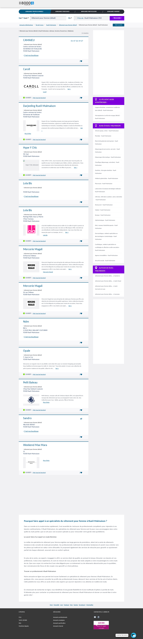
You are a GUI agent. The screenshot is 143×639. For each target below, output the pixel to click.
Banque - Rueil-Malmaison (102, 215)
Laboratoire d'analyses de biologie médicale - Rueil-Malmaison (108, 190)
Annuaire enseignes (59, 620)
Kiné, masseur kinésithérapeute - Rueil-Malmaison (106, 227)
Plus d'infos (28, 134)
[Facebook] (98, 617)
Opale (26, 350)
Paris (51, 605)
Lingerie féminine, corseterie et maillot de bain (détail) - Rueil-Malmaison (107, 109)
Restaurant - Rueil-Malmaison (104, 205)
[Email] (95, 617)
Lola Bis (27, 183)
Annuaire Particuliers (89, 11)
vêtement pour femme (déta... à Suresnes (107, 294)
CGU (20, 617)
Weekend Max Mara (35, 445)
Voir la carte (118, 25)
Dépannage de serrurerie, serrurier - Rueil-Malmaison (107, 150)
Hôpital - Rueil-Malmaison (102, 210)
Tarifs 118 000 (23, 620)
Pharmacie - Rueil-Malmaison (103, 183)
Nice (71, 605)
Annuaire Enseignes (62, 11)
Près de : (80, 18)
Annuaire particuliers (59, 623)
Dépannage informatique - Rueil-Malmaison (108, 157)
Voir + (69, 89)
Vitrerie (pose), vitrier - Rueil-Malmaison (107, 131)
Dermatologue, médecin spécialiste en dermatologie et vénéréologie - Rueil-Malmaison (106, 236)
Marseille (56, 605)
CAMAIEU (29, 40)
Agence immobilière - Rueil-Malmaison (106, 255)
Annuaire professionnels (60, 617)
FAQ (20, 623)
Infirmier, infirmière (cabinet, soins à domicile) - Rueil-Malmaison (108, 198)
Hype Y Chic (30, 147)
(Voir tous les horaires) (39, 98)
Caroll (26, 69)
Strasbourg (82, 605)
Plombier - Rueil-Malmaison (103, 136)
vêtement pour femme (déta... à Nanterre (107, 276)
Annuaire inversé (58, 626)
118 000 (101, 623)
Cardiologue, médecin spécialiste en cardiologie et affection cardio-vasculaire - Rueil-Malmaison (107, 247)
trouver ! (117, 18)
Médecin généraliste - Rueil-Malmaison (106, 178)
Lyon (61, 605)
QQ (24, 18)
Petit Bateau (30, 382)
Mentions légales (24, 626)
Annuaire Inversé (113, 11)
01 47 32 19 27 (77, 41)
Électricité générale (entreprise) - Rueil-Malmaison (106, 142)
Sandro (27, 418)
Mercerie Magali (32, 249)
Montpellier (89, 605)
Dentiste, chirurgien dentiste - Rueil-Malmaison (105, 172)
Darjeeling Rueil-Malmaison (39, 106)
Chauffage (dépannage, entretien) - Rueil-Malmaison (107, 164)
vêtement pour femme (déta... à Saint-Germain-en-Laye (106, 287)
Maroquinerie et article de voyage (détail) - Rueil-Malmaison (107, 117)
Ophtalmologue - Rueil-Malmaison (105, 220)
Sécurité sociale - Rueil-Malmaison (105, 260)
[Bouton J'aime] (81, 61)
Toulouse (66, 605)
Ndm (26, 321)
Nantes (76, 605)
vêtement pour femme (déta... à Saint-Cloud (108, 281)
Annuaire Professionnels (34, 11)
